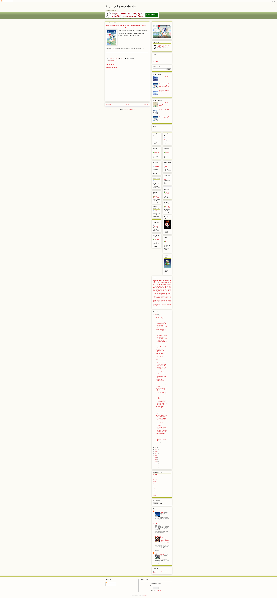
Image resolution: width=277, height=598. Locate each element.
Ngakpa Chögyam (157, 287)
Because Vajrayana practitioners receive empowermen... (160, 381)
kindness (157, 303)
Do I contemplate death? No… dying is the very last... (161, 389)
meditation (163, 284)
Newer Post (108, 104)
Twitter (154, 490)
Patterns (161, 512)
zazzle (160, 299)
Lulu (154, 486)
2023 (156, 314)
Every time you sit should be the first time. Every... (161, 416)
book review (160, 286)
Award (158, 300)
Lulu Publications (124, 49)
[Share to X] (130, 58)
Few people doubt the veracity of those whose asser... (161, 408)
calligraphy (158, 297)
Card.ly (154, 477)
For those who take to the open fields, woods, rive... (161, 357)
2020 (156, 449)
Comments (109, 585)
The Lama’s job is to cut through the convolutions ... (161, 341)
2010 (156, 465)
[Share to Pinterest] (133, 58)
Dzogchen (161, 293)
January (157, 445)
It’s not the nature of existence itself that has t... (161, 337)
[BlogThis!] (129, 58)
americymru (168, 301)
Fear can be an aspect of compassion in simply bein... (160, 350)
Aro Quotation (158, 511)
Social (164, 301)
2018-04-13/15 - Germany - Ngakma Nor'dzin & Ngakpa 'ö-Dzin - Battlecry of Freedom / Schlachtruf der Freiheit (162, 540)
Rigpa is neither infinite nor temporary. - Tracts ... (161, 404)
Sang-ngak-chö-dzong (159, 553)
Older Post (146, 104)
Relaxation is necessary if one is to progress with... (161, 322)
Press (154, 488)
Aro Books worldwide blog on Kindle (164, 110)
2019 (156, 451)
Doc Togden (156, 289)
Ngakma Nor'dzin (158, 280)
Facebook (155, 481)
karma (160, 307)
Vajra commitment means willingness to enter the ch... (161, 439)
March (157, 316)
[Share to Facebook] (132, 58)
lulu (157, 293)
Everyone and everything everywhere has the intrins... (161, 397)
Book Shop (155, 61)
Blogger (145, 595)
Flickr (154, 483)
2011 (156, 463)
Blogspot (155, 474)
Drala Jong (165, 300)
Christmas (161, 300)
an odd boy (168, 286)
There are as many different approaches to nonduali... (161, 334)
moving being (156, 294)
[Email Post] (125, 58)
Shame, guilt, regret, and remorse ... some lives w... (161, 354)
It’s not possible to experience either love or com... (161, 326)
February (158, 443)
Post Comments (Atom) (130, 109)
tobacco (160, 303)
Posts (108, 582)
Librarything (159, 301)
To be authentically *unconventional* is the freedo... (161, 376)
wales (166, 303)
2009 (156, 467)
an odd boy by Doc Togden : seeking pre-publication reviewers (165, 104)
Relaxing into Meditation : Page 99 (164, 91)
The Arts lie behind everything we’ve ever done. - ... (161, 319)
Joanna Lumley (166, 304)
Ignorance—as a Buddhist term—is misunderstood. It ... (161, 420)
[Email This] (128, 58)
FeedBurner (158, 590)
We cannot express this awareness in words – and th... (161, 435)
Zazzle (154, 495)
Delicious (155, 479)
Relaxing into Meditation (162, 283)
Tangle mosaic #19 (164, 525)
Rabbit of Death (163, 294)
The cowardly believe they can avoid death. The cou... (161, 369)
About (154, 59)
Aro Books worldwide (120, 6)
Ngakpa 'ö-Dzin (167, 287)
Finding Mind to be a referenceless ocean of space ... (161, 385)
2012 (156, 461)
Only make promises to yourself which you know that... (161, 412)
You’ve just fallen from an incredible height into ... (161, 365)
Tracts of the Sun (112, 60)
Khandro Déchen (162, 292)
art (163, 289)
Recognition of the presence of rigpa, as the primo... (161, 372)
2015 (156, 455)
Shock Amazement (167, 293)
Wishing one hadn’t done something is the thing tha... (161, 346)
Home (127, 104)
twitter (164, 303)
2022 (156, 447)
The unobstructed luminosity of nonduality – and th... (161, 400)
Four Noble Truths (159, 304)
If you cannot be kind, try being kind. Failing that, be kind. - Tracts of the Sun (164, 85)
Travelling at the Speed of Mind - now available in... (161, 428)
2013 (156, 459)
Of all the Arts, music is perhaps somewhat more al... (161, 361)
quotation (158, 290)
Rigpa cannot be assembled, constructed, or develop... (161, 431)
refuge (163, 307)
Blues (161, 289)
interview (157, 307)
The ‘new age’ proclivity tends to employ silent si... (161, 393)
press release (159, 296)
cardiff (154, 303)
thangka (163, 290)
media (157, 299)
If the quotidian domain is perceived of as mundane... (161, 424)
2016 (156, 453)
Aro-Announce (158, 536)
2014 (156, 457)
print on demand (164, 297)
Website (154, 493)
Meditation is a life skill (164, 76)
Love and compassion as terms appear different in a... (161, 331)
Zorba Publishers (165, 296)
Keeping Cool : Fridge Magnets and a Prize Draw (163, 46)
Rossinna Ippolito (159, 305)
